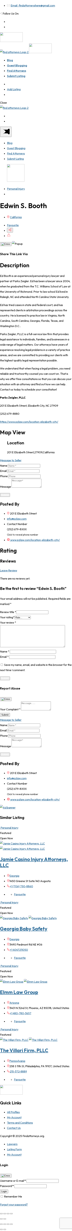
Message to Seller (10, 460)
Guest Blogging (17, 65)
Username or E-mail (13, 1180)
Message (5, 486)
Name (3, 465)
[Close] (6, 244)
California (16, 217)
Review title (8, 612)
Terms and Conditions (20, 1122)
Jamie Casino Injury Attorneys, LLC (34, 862)
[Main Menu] (6, 132)
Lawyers (12, 1144)
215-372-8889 (18, 1071)
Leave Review (8, 570)
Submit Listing (16, 76)
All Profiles (13, 1112)
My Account (14, 1117)
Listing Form (14, 1149)
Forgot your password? (14, 1204)
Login (4, 1191)
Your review (8, 622)
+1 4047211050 (19, 949)
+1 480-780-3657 (20, 1013)
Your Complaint (10, 709)
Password (7, 1186)
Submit (5, 495)
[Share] (4, 1213)
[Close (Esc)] (1, 1213)
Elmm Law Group (19, 992)
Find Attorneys (16, 70)
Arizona (14, 1002)
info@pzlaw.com (17, 518)
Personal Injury (16, 188)
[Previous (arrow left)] (1, 1218)
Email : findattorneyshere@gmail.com (33, 5)
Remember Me (13, 1196)
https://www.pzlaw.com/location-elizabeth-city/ (29, 421)
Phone (4, 476)
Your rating (7, 617)
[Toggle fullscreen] (8, 1213)
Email (3, 471)
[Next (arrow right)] (4, 1218)
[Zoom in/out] (11, 1213)
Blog (10, 60)
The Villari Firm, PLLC (24, 1050)
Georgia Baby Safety (23, 929)
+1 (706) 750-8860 (21, 886)
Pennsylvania (17, 1061)
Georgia (14, 875)
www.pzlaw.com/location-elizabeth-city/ (35, 540)
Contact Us (14, 1128)
